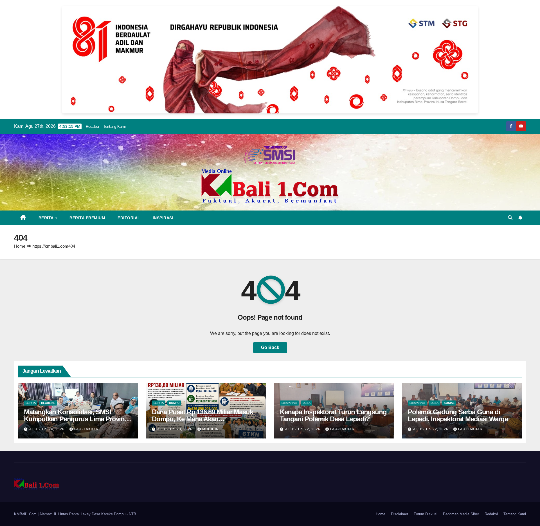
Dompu (174, 402)
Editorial (129, 218)
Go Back (270, 347)
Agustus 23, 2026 (175, 429)
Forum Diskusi (425, 514)
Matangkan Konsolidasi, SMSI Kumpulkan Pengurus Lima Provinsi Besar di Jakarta (77, 419)
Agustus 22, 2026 (303, 429)
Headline (48, 402)
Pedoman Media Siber (461, 514)
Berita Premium (87, 218)
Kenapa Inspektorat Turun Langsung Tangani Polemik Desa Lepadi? (333, 415)
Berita (47, 218)
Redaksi (92, 126)
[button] (510, 217)
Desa (306, 402)
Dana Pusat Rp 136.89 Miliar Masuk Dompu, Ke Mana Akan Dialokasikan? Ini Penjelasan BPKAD (205, 419)
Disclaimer (399, 514)
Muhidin (210, 429)
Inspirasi (163, 218)
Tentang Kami (114, 126)
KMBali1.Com (26, 514)
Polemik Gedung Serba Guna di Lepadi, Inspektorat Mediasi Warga (458, 415)
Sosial (449, 402)
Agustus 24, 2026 (47, 429)
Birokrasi (289, 402)
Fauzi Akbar (86, 429)
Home (19, 246)
